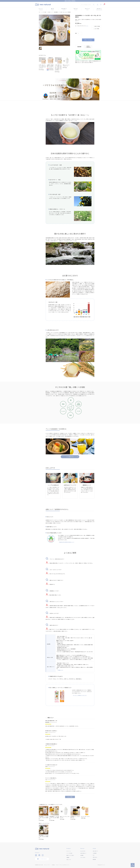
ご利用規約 (94, 853)
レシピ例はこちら (70, 456)
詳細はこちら (60, 670)
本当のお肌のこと (64, 9)
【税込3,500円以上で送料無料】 (70, 0)
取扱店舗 (94, 859)
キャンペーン (41, 9)
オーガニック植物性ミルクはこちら (80, 695)
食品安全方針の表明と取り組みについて (66, 542)
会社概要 (81, 855)
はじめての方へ (83, 851)
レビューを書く (70, 796)
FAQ (93, 855)
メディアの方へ (82, 857)
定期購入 (67, 857)
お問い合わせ (95, 857)
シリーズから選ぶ (69, 853)
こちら (87, 25)
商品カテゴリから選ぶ (70, 855)
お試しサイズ (68, 859)
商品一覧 (52, 9)
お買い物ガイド (99, 9)
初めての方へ (76, 9)
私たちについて (87, 9)
